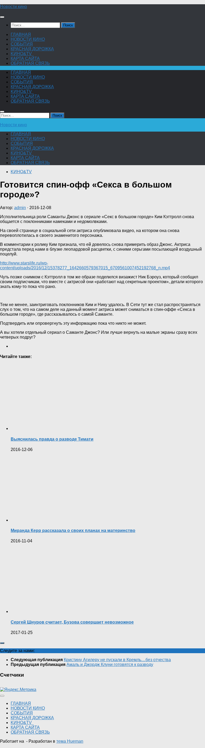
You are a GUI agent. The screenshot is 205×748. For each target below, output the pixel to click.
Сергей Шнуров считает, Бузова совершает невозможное (72, 622)
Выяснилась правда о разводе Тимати (52, 439)
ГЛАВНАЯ (21, 34)
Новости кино (13, 6)
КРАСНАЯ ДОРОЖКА (32, 49)
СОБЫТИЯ (22, 44)
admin (20, 207)
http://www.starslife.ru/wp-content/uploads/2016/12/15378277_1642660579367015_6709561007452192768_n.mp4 (85, 265)
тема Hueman (69, 741)
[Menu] (2, 17)
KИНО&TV (21, 53)
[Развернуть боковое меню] (2, 643)
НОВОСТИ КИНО (28, 39)
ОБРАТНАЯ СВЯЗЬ (30, 63)
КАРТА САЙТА (25, 58)
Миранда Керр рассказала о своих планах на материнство (73, 530)
